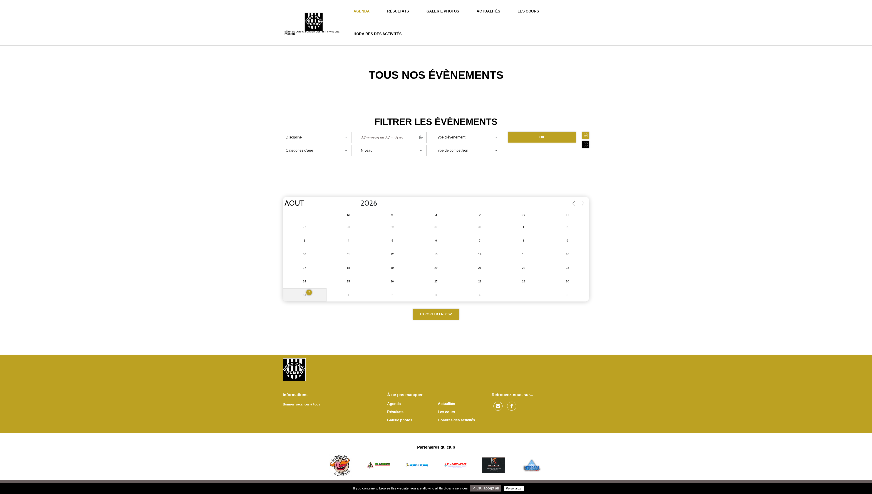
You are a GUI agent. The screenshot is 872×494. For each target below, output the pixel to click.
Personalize (513, 488)
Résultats (398, 11)
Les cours (528, 11)
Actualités (488, 11)
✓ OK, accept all (486, 488)
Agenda (362, 11)
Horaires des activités (378, 34)
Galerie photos (442, 11)
